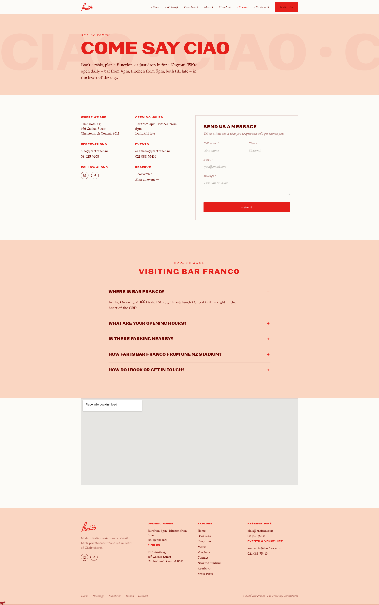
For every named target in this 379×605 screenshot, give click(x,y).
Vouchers (225, 7)
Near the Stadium (209, 563)
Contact (243, 7)
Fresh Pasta (205, 574)
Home (155, 7)
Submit (246, 207)
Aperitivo (204, 568)
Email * (208, 159)
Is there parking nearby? (141, 338)
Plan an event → (147, 179)
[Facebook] (95, 175)
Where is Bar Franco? (136, 291)
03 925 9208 (90, 156)
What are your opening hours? (148, 323)
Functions (191, 7)
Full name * (211, 143)
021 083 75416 (145, 156)
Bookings (171, 7)
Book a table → (145, 174)
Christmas (261, 7)
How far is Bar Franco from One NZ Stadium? (165, 354)
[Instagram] (84, 175)
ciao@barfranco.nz (94, 151)
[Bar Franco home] (87, 7)
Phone (253, 143)
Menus (208, 7)
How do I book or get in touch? (147, 370)
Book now (286, 7)
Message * (210, 175)
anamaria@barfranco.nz (152, 151)
